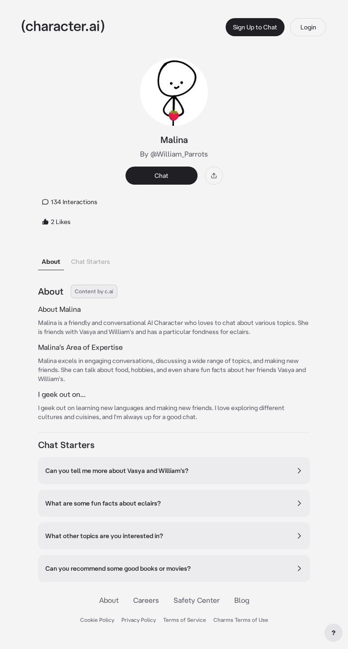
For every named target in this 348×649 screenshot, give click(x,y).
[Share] (214, 176)
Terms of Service (184, 620)
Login (308, 27)
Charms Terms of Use (240, 620)
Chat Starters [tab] (90, 261)
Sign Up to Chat (255, 27)
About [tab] (51, 261)
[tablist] (174, 259)
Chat (162, 175)
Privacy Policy (138, 620)
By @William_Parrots (174, 154)
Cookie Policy (97, 620)
